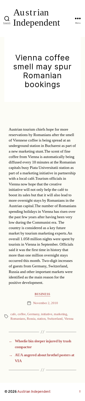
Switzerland (55, 319)
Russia (31, 319)
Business (42, 294)
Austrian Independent (34, 392)
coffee (22, 314)
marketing (60, 314)
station (41, 319)
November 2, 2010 (45, 303)
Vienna (68, 319)
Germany (33, 314)
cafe (13, 314)
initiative (46, 314)
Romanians (17, 319)
